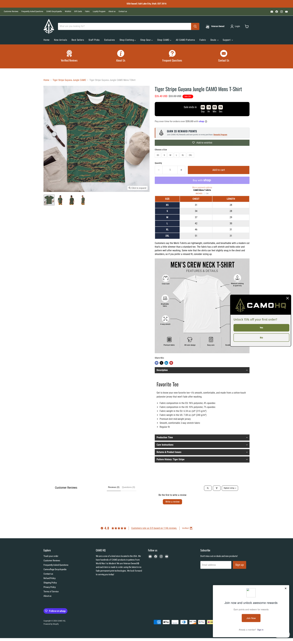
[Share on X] (161, 363)
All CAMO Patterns (185, 39)
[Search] (195, 26)
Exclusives (109, 39)
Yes (261, 327)
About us (112, 11)
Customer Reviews (11, 11)
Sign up (239, 564)
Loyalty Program (99, 11)
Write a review (172, 501)
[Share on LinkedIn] (166, 363)
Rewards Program (220, 134)
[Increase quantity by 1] (181, 170)
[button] (235, 26)
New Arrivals (60, 39)
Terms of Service (51, 591)
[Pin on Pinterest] (171, 363)
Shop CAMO (163, 39)
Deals (213, 39)
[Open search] (208, 488)
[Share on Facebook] (156, 363)
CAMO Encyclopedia (54, 11)
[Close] (287, 298)
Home (46, 39)
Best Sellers (78, 39)
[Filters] (217, 488)
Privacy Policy (49, 587)
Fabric (87, 11)
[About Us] (121, 56)
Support (227, 39)
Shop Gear (145, 39)
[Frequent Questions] (172, 56)
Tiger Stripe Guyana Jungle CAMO (69, 80)
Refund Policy (49, 578)
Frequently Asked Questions (32, 11)
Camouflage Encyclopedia (54, 569)
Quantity (158, 163)
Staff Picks (94, 39)
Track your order (50, 556)
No (261, 337)
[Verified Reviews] (69, 56)
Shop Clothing (126, 39)
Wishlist (68, 11)
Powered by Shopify (51, 624)
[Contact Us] (224, 56)
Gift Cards (78, 11)
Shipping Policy (50, 582)
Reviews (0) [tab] (113, 487)
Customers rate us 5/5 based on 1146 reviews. (154, 528)
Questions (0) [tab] (128, 487)
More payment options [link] (202, 187)
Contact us (123, 11)
